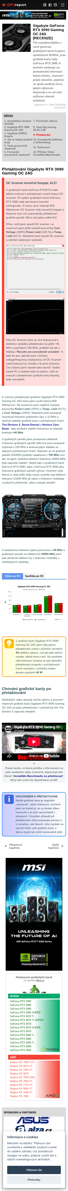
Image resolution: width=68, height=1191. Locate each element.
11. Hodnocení (41, 147)
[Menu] (62, 5)
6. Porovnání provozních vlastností (17, 153)
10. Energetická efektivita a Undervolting (47, 141)
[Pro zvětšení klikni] (35, 316)
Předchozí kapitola (15, 846)
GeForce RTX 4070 (20, 1031)
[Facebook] (50, 4)
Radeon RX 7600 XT (21, 1092)
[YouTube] (55, 4)
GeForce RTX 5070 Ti (22, 1016)
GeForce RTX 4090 (20, 1005)
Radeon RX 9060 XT (21, 1088)
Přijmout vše (34, 1169)
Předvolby (34, 1179)
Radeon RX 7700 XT (21, 1084)
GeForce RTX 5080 (20, 1008)
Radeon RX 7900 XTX (22, 1062)
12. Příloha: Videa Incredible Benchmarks (46, 153)
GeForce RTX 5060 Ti (22, 1035)
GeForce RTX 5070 (20, 1023)
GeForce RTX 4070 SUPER (25, 1027)
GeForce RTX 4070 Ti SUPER (26, 1020)
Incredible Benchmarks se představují (38, 775)
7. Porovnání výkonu (45, 121)
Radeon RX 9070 (19, 1073)
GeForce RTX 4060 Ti (22, 1042)
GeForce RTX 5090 (20, 1001)
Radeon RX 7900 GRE (22, 1077)
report (16, 5)
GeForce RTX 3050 (20, 1050)
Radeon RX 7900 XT (21, 1069)
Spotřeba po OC (34, 576)
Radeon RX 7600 (19, 1096)
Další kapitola (53, 846)
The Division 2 (11, 424)
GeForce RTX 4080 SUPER (25, 1012)
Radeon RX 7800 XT (21, 1081)
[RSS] (44, 4)
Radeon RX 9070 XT (21, 1066)
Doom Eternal (30, 424)
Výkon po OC (12, 576)
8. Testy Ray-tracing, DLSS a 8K (45, 128)
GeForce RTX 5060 (20, 1038)
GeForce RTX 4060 (20, 1046)
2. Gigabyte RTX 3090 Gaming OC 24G (16, 128)
